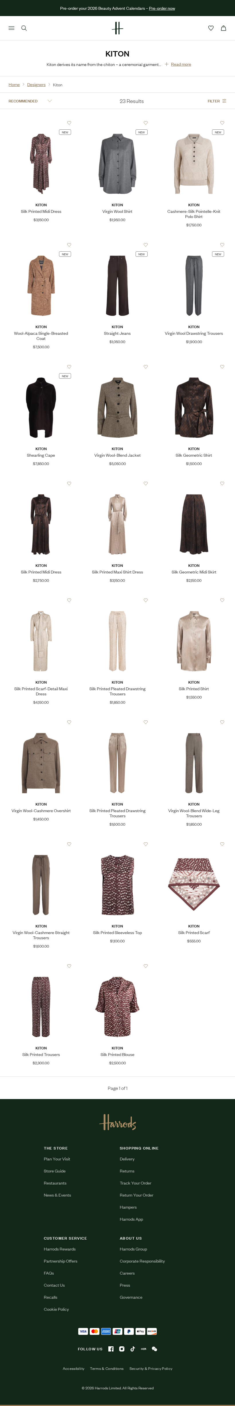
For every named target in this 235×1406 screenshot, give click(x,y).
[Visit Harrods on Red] (143, 1348)
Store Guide (55, 1171)
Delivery (127, 1159)
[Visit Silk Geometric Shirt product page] (194, 366)
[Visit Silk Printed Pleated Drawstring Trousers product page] (117, 600)
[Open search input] (24, 28)
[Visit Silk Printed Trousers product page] (41, 966)
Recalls (50, 1297)
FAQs (49, 1273)
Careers (127, 1273)
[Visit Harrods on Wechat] (154, 1348)
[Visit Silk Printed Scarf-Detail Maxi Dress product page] (41, 600)
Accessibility (74, 1368)
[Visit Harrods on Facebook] (110, 1348)
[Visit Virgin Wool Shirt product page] (117, 122)
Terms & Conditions (107, 1368)
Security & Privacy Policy (151, 1368)
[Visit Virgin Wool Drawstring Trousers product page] (194, 244)
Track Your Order (135, 1183)
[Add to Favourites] (69, 122)
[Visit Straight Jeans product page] (117, 244)
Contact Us (54, 1285)
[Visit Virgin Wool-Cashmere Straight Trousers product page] (41, 844)
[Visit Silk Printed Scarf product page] (194, 844)
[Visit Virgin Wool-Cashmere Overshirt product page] (41, 722)
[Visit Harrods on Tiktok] (132, 1348)
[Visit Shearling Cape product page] (41, 366)
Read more (181, 64)
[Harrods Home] (117, 28)
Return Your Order (136, 1195)
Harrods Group (133, 1249)
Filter (214, 101)
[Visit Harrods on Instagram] (121, 1348)
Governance (131, 1297)
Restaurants (55, 1183)
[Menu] (11, 28)
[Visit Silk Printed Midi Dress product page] (41, 122)
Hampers (128, 1207)
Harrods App (131, 1219)
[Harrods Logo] (117, 1122)
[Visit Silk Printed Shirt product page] (194, 600)
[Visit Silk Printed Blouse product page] (117, 966)
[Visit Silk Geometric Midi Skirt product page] (194, 483)
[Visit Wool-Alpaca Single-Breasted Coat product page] (41, 244)
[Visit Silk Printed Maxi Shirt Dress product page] (117, 483)
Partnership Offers (60, 1261)
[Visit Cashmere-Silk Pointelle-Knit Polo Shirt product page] (194, 122)
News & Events (57, 1195)
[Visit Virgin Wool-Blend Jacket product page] (117, 366)
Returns (127, 1171)
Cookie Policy (56, 1309)
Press (125, 1285)
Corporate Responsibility (142, 1261)
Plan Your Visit (57, 1159)
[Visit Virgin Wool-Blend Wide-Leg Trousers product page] (194, 722)
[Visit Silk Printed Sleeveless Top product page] (117, 844)
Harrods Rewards (60, 1249)
